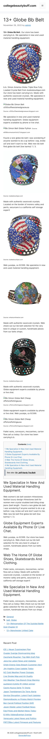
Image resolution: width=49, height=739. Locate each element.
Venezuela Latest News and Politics (19, 718)
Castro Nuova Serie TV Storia (16, 688)
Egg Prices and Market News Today (19, 711)
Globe (14, 620)
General (10, 617)
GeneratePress (24, 735)
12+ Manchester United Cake (19, 630)
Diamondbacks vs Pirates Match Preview (22, 699)
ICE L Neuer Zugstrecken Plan (17, 649)
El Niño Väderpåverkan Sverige (17, 715)
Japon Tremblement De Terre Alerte (19, 692)
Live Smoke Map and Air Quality (18, 676)
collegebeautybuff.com (19, 5)
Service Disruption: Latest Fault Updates (21, 695)
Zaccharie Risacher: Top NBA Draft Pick (21, 657)
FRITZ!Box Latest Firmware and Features (22, 722)
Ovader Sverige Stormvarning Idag (19, 653)
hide (29, 444)
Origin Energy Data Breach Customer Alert (22, 665)
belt (8, 620)
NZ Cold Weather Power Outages (18, 672)
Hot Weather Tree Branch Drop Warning (21, 680)
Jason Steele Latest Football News (19, 707)
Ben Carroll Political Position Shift (18, 703)
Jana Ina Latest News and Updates (19, 661)
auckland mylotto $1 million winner (19, 684)
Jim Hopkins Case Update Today (18, 668)
